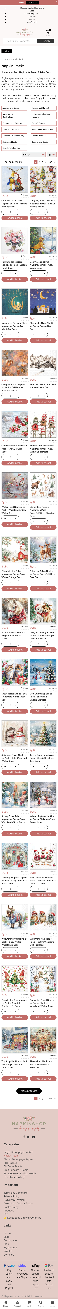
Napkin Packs (11, 1155)
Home (4, 59)
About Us (9, 1210)
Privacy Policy (11, 1196)
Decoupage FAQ (32, 14)
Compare (9, 1254)
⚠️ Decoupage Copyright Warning (22, 1217)
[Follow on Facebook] (24, 1137)
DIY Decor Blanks (13, 1166)
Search (46, 41)
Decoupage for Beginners (32, 8)
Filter (6, 51)
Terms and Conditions (16, 1192)
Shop (7, 1236)
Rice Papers (10, 1162)
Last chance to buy (14, 1177)
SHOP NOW (32, 3)
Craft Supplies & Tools (16, 1170)
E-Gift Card (32, 22)
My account (10, 1247)
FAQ (6, 1214)
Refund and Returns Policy (18, 1203)
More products (29, 1091)
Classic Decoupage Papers (18, 1159)
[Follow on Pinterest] (33, 1137)
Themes (32, 16)
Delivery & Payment (14, 1200)
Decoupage (10, 1240)
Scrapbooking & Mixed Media (20, 1173)
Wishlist (8, 1251)
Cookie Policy (11, 1207)
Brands (32, 19)
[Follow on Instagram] (28, 1137)
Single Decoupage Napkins (18, 1152)
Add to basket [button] (14, 218)
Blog (32, 11)
